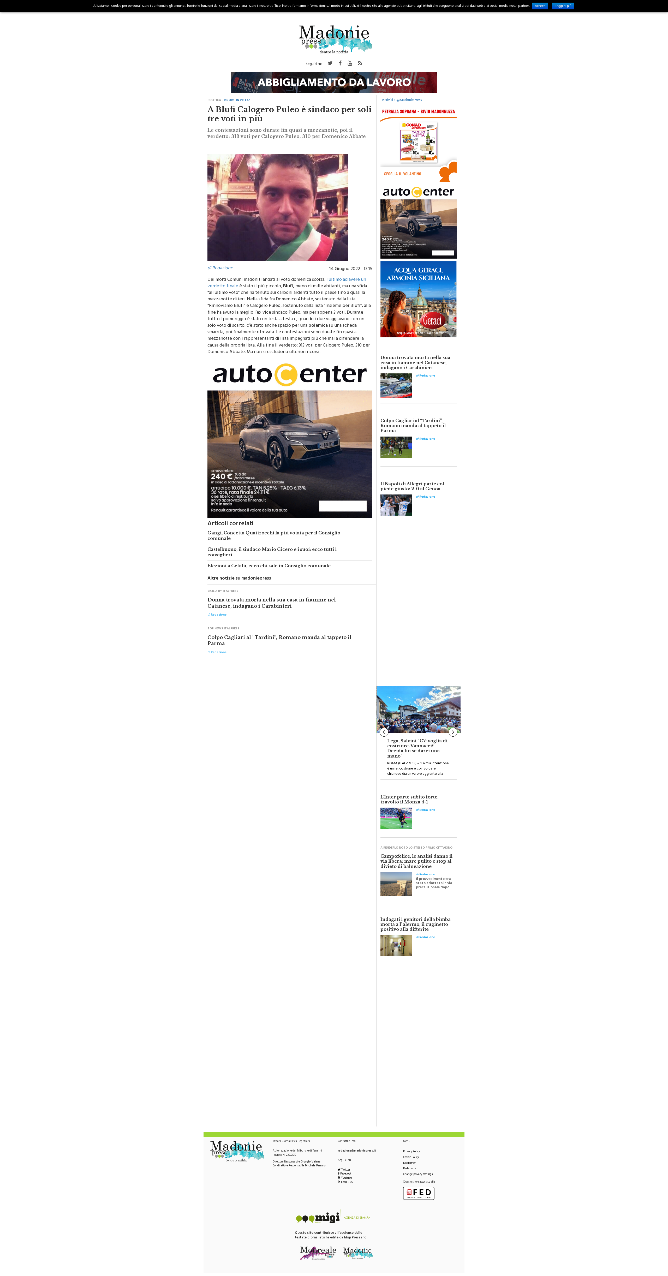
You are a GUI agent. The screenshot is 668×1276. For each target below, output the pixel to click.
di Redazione (220, 271)
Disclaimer (409, 1166)
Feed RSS (346, 1185)
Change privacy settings (418, 1177)
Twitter (345, 1173)
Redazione (409, 1171)
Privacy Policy (411, 1154)
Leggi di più (563, 6)
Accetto (540, 6)
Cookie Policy (411, 1160)
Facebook (345, 1176)
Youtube (346, 1181)
